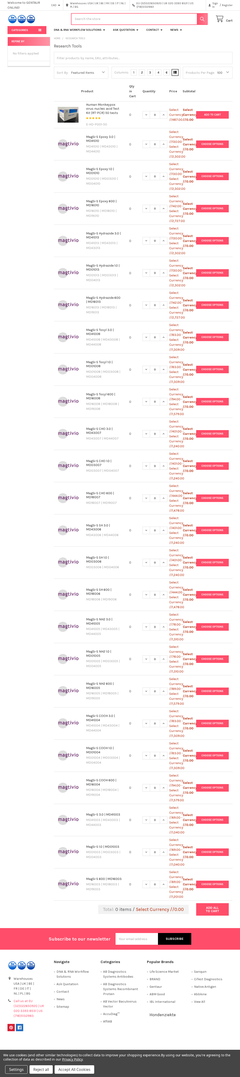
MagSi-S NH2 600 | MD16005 (100, 686)
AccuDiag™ (111, 1014)
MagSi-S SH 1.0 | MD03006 (97, 560)
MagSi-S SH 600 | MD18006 (98, 592)
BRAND (155, 979)
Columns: (121, 72)
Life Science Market (164, 972)
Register (227, 5)
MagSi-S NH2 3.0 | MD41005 (99, 621)
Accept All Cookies (74, 1069)
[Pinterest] (11, 1027)
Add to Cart (212, 114)
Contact (152, 29)
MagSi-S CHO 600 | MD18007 (100, 495)
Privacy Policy (204, 1044)
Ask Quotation (124, 29)
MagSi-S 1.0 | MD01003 (102, 847)
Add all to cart (212, 909)
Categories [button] (19, 30)
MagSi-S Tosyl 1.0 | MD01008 (99, 364)
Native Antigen (205, 987)
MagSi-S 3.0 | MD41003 (103, 814)
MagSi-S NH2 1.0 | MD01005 (98, 653)
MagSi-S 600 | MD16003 (104, 879)
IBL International (162, 1002)
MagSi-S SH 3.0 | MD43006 (98, 527)
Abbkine (200, 994)
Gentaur (156, 987)
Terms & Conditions (35, 1044)
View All (199, 1002)
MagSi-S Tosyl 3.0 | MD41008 (100, 332)
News (174, 29)
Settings (16, 1069)
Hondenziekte (163, 1014)
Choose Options (212, 144)
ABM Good (157, 994)
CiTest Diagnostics (208, 979)
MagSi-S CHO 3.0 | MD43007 (99, 431)
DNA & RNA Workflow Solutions (77, 29)
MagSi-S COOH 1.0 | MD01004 (100, 750)
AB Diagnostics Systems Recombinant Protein (120, 989)
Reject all (41, 1069)
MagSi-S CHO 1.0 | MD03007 (98, 463)
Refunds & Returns (148, 1044)
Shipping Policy (92, 1044)
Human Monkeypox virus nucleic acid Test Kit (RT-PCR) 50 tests (102, 109)
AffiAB (107, 1021)
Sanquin (200, 972)
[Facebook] (19, 1027)
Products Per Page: (200, 73)
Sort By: (62, 73)
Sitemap (62, 1007)
